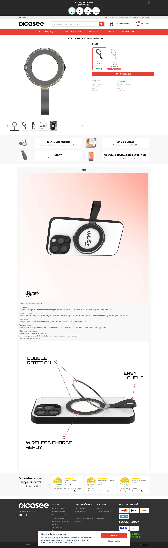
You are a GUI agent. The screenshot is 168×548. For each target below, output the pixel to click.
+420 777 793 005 (111, 17)
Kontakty (99, 508)
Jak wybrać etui (57, 528)
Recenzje (55, 524)
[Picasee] (31, 24)
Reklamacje (78, 521)
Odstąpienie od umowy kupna (84, 518)
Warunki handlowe (58, 518)
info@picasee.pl (124, 17)
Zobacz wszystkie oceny (35, 486)
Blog (53, 531)
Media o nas (101, 518)
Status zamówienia (80, 508)
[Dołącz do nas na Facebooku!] (20, 514)
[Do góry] (3, 545)
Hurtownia (100, 515)
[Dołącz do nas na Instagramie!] (26, 514)
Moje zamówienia (80, 512)
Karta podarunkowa (58, 508)
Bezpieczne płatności (59, 515)
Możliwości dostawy (58, 512)
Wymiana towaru (80, 515)
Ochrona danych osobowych (61, 521)
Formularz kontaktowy (104, 512)
